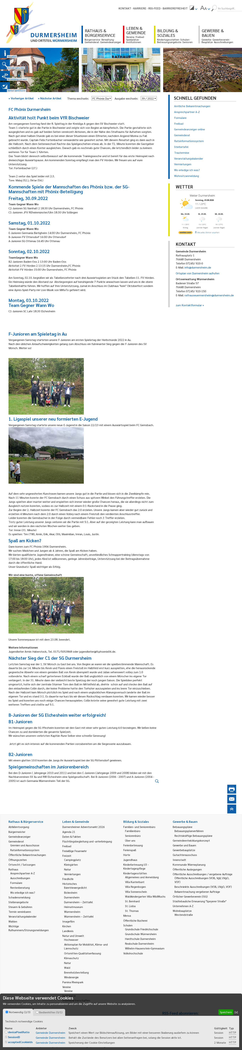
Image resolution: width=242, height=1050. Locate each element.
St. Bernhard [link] (132, 901)
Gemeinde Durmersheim (50, 1032)
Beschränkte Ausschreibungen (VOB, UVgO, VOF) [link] (203, 886)
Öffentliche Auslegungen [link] (187, 869)
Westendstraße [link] (184, 914)
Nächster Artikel (49, 98)
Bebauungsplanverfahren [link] (189, 831)
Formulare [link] (16, 883)
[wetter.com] (185, 233)
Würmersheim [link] (72, 911)
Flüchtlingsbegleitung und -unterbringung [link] (87, 841)
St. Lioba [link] (130, 906)
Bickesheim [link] (70, 892)
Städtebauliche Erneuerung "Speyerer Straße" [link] (199, 901)
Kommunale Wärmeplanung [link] (189, 864)
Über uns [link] (130, 840)
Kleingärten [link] (71, 864)
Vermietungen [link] (72, 874)
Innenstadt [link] (179, 860)
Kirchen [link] (66, 926)
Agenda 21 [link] (68, 832)
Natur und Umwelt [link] (73, 936)
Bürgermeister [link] (17, 832)
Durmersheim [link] (72, 897)
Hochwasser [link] (71, 939)
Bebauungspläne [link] (182, 827)
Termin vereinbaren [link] (20, 911)
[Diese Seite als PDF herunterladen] (231, 792)
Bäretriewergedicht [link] (75, 887)
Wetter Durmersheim (202, 195)
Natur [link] (67, 869)
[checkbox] (7, 1012)
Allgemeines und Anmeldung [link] (142, 877)
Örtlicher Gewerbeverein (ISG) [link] (190, 896)
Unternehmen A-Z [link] (183, 906)
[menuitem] (193, 8)
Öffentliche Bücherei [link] (135, 920)
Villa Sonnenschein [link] (136, 891)
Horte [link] (126, 855)
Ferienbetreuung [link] (133, 845)
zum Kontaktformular (189, 305)
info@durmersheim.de (198, 267)
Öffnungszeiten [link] (18, 860)
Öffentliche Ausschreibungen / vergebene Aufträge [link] (202, 874)
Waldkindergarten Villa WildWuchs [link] (145, 896)
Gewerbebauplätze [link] (184, 850)
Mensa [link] (127, 915)
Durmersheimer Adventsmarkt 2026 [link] (83, 827)
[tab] (18, 1012)
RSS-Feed (154, 8)
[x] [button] (236, 1012)
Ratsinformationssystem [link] (24, 850)
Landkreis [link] (68, 931)
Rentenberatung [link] (20, 887)
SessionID (14, 1037)
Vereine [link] (68, 991)
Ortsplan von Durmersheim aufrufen (197, 273)
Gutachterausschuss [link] (185, 855)
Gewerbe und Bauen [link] (184, 845)
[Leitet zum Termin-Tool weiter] (5, 87)
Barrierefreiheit (175, 8)
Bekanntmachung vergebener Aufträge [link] (197, 891)
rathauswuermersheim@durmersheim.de (209, 295)
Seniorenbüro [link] (133, 835)
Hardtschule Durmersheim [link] (140, 939)
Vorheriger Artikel (21, 98)
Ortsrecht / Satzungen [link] (22, 864)
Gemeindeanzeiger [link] (19, 836)
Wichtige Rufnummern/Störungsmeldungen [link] (29, 928)
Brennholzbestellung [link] (76, 972)
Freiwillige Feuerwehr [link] (74, 851)
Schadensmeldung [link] (19, 897)
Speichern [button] (226, 1012)
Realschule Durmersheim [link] (139, 943)
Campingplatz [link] (72, 860)
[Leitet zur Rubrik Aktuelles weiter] (5, 53)
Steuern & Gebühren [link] (20, 907)
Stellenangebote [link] (19, 902)
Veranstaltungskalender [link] (22, 916)
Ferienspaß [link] (129, 850)
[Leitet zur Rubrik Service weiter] (5, 76)
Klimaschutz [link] (71, 958)
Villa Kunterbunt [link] (134, 882)
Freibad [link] (66, 846)
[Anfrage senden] (231, 802)
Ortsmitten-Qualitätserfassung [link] (82, 953)
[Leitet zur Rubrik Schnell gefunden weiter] (5, 64)
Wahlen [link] (13, 921)
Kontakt (125, 8)
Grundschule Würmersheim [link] (141, 934)
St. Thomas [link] (132, 911)
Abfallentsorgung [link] (19, 827)
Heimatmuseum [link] (73, 907)
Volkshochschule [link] (133, 953)
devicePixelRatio (19, 1032)
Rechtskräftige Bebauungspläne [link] (193, 835)
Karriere (139, 8)
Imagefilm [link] (68, 921)
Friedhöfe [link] (68, 879)
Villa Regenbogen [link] (135, 886)
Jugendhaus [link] (130, 860)
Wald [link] (67, 967)
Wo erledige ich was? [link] (22, 892)
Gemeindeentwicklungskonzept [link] (191, 840)
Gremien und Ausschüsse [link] (24, 845)
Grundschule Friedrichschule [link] (141, 929)
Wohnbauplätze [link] (182, 911)
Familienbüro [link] (132, 831)
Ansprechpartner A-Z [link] (22, 873)
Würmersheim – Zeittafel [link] (79, 916)
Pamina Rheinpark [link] (72, 982)
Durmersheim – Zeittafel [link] (78, 902)
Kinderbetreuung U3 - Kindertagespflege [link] (136, 866)
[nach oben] (231, 812)
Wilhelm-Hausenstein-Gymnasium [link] (144, 948)
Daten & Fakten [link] (71, 836)
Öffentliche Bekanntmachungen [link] (27, 855)
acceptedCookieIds (20, 1042)
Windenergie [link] (71, 977)
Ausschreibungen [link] (20, 878)
